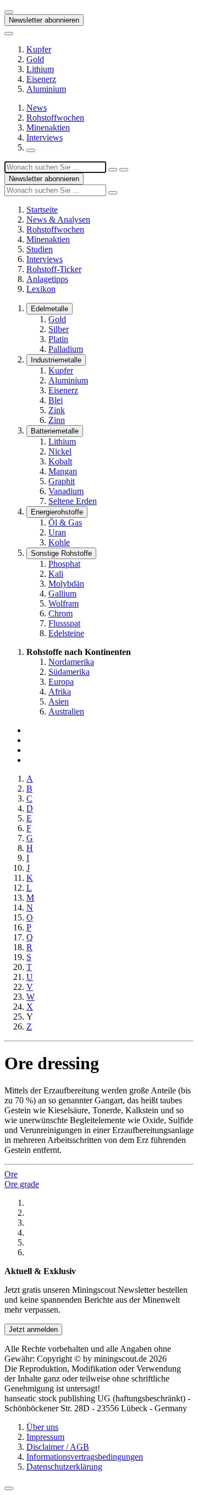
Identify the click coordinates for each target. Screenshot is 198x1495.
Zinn (56, 420)
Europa (61, 681)
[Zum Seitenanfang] (8, 1488)
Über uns (42, 1427)
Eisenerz (41, 79)
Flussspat (64, 623)
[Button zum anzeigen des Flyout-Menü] (8, 12)
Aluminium (46, 89)
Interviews (44, 137)
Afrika (59, 691)
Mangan (62, 471)
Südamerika (69, 671)
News (36, 107)
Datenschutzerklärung (64, 1466)
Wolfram (63, 603)
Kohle (59, 542)
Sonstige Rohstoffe (61, 553)
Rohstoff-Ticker (53, 269)
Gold (35, 59)
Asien (58, 701)
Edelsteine (66, 633)
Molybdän (66, 583)
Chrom (60, 613)
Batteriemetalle (55, 431)
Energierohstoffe (57, 512)
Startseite (42, 209)
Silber (58, 329)
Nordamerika (71, 662)
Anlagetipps (47, 279)
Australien (66, 711)
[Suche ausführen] (123, 169)
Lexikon (41, 289)
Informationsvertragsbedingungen (84, 1456)
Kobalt (60, 461)
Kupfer (38, 49)
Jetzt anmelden (33, 1329)
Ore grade (21, 1184)
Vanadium (66, 491)
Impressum (45, 1437)
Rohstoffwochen (55, 117)
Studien (39, 249)
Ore (11, 1174)
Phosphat (64, 563)
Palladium (65, 349)
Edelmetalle (49, 309)
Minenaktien (48, 127)
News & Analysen (58, 219)
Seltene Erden (72, 501)
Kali (55, 573)
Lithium (40, 69)
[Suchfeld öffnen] (30, 150)
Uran (57, 532)
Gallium (62, 593)
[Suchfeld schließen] (112, 169)
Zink (56, 410)
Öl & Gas (65, 522)
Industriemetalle (56, 360)
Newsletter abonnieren (44, 20)
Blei (55, 400)
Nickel (60, 451)
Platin (58, 339)
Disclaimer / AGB (57, 1446)
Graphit (61, 481)
